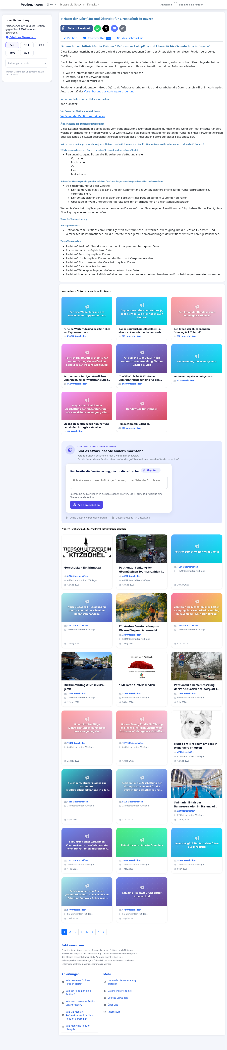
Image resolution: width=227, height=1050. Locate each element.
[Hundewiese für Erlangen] (141, 412)
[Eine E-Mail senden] (114, 28)
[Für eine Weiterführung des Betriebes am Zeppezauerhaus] (87, 318)
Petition (72, 38)
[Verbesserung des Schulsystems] (196, 364)
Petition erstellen (89, 505)
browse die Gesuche (72, 4)
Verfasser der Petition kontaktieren (82, 116)
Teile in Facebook (79, 28)
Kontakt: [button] (92, 4)
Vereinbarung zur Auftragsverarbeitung (109, 91)
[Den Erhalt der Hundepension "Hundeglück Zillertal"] (196, 318)
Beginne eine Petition (191, 4)
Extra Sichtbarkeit (131, 38)
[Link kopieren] (122, 28)
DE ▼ (53, 4)
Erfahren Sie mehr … (22, 37)
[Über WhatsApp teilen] (97, 28)
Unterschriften (98, 38)
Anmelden (166, 4)
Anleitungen (70, 974)
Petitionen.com (32, 4)
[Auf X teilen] (105, 28)
